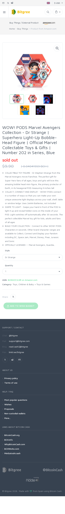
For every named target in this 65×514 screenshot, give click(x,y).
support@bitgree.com (19, 341)
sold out (10, 160)
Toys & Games (43, 284)
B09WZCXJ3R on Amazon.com (22, 280)
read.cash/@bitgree (18, 346)
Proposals (9, 409)
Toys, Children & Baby (23, 284)
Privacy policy (11, 378)
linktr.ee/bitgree (16, 352)
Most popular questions (15, 400)
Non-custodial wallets (14, 413)
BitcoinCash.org (12, 435)
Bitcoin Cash (56, 491)
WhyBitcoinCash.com (14, 444)
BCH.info (8, 439)
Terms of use (10, 382)
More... (7, 418)
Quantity (9, 265)
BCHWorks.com (11, 448)
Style (7, 250)
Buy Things (22, 28)
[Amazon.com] (49, 23)
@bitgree (13, 335)
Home (12, 28)
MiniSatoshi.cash (12, 453)
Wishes (7, 404)
